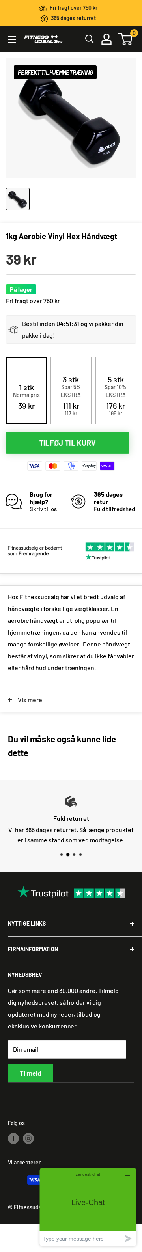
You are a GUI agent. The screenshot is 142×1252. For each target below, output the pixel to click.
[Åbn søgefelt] (89, 39)
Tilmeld (30, 1073)
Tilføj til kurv (67, 442)
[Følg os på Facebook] (13, 1138)
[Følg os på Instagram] (28, 1138)
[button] (26, 396)
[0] (126, 39)
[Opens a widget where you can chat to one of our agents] (88, 1206)
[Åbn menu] (12, 39)
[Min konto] (106, 39)
